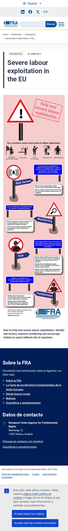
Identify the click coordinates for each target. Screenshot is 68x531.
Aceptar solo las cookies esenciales (35, 523)
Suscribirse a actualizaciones (23, 402)
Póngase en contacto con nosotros (23, 441)
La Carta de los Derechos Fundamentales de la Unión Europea (33, 387)
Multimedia (16, 34)
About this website (10, 474)
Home (5, 34)
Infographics (30, 34)
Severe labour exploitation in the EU (21, 38)
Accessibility (7, 477)
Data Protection (50, 474)
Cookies (35, 474)
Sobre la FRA (13, 380)
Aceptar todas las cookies (29, 513)
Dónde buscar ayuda (18, 394)
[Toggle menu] (61, 24)
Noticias (11, 398)
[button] (23, 12)
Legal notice (23, 474)
